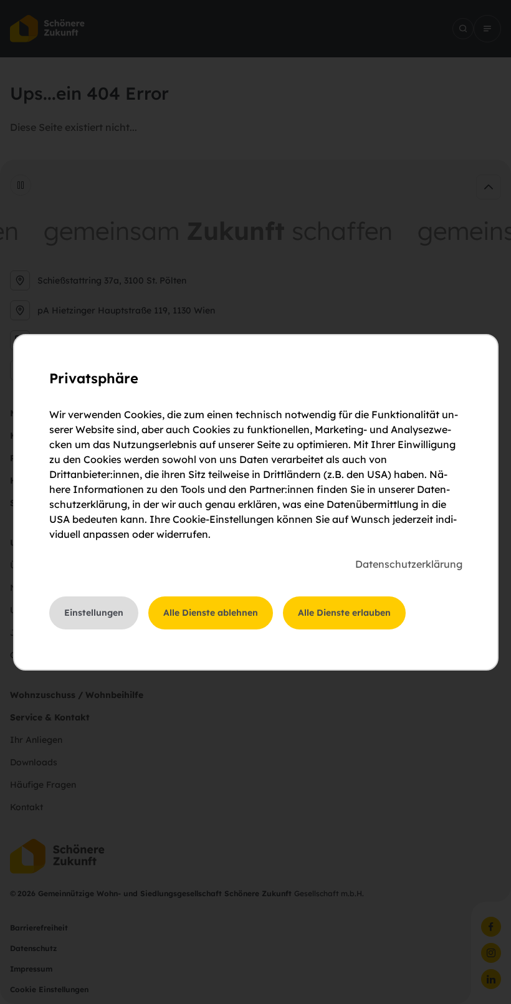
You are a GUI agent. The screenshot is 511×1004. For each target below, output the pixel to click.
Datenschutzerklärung (408, 564)
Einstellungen (93, 612)
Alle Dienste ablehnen (210, 612)
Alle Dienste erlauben (344, 612)
